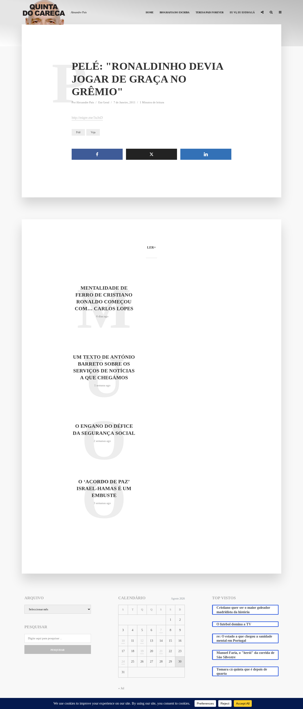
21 (161, 651)
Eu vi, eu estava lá (242, 12)
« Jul (121, 688)
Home (149, 12)
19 (142, 651)
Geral (106, 102)
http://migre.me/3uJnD (87, 117)
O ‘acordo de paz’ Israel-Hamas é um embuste (104, 488)
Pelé (78, 132)
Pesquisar (58, 650)
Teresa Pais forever (210, 12)
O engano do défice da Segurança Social (104, 429)
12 (142, 640)
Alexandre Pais (85, 102)
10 (123, 640)
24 (123, 661)
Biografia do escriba (174, 12)
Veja (93, 132)
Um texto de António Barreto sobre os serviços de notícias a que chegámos (104, 367)
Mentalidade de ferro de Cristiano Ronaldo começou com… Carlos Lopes (104, 298)
